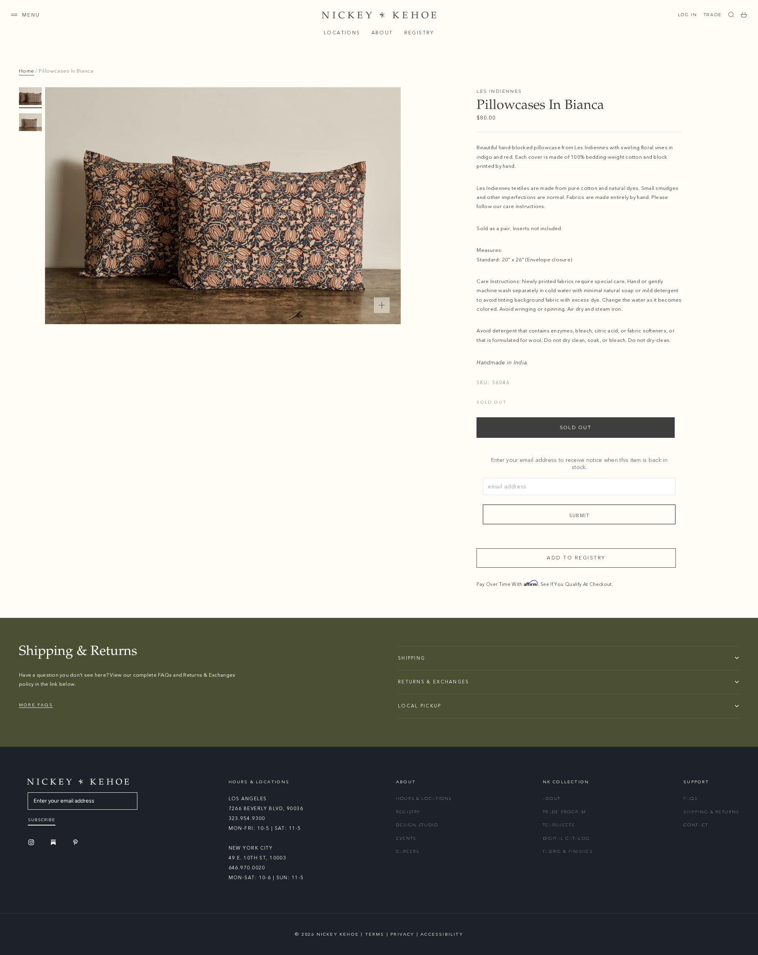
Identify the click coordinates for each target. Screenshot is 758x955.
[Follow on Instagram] (32, 842)
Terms (375, 934)
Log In (687, 14)
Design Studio (417, 825)
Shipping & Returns (711, 812)
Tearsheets (559, 825)
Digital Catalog (566, 838)
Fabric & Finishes (568, 851)
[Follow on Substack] (54, 842)
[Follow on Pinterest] (76, 842)
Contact (695, 825)
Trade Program (564, 812)
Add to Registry (576, 557)
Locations (342, 33)
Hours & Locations (424, 798)
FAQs (690, 798)
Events (406, 838)
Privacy (402, 934)
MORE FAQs (36, 705)
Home (26, 71)
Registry (419, 33)
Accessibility (441, 934)
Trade (713, 14)
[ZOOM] (382, 305)
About (382, 33)
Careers (407, 851)
